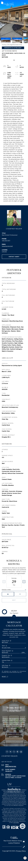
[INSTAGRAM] (7, 751)
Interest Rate (6, 660)
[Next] (24, 581)
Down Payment (6, 650)
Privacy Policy (21, 851)
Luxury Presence (14, 843)
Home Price (5, 640)
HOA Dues (5, 665)
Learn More (16, 822)
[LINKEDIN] (10, 751)
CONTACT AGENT (14, 256)
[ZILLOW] (21, 751)
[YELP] (14, 751)
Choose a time (6, 589)
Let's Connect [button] (14, 736)
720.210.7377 (6, 240)
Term (3, 645)
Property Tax (6, 655)
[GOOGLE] (17, 751)
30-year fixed (6, 647)
